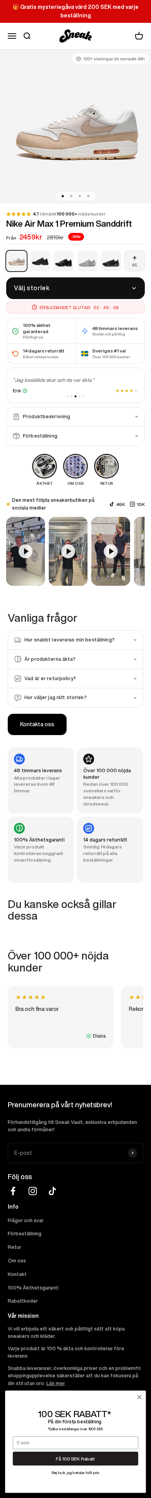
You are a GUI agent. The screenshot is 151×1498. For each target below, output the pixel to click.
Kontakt (17, 1274)
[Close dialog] (139, 1397)
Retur (14, 1247)
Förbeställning (24, 1233)
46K (120, 504)
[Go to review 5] (83, 396)
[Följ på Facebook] (13, 1191)
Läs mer (55, 1383)
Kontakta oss (37, 724)
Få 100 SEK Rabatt (75, 1458)
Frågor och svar (26, 1220)
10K (141, 504)
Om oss (17, 1260)
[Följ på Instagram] (32, 1191)
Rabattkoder (23, 1300)
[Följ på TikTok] (52, 1191)
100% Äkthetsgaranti (33, 1287)
